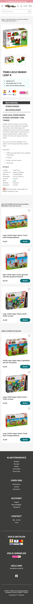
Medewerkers (16, 484)
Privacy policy (16, 471)
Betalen (16, 466)
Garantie (16, 486)
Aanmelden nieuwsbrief (16, 568)
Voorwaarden (16, 469)
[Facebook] (16, 576)
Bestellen (16, 461)
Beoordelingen (13, 110)
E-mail (16, 522)
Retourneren (16, 489)
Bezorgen (16, 464)
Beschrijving (12, 103)
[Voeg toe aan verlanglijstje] (29, 211)
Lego (14, 180)
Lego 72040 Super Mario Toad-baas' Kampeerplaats (15, 236)
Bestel (25, 241)
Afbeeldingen (12, 106)
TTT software (20, 595)
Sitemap (25, 592)
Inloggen (16, 502)
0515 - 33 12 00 (16, 520)
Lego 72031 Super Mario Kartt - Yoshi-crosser (15, 315)
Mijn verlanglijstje (16, 504)
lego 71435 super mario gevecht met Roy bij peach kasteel (15, 276)
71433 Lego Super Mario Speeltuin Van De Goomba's (16, 361)
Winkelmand (16, 507)
